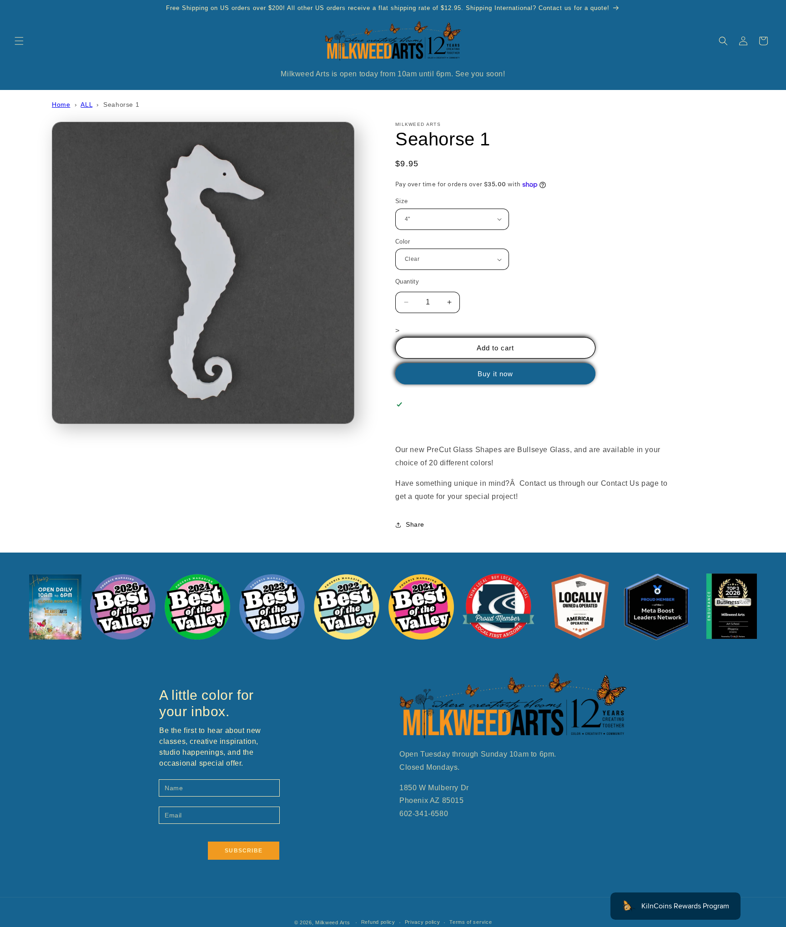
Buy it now (495, 374)
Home (61, 104)
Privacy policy (422, 922)
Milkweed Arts (332, 922)
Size (401, 201)
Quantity (407, 281)
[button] (19, 41)
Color (402, 241)
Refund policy (378, 922)
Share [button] (415, 524)
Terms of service (470, 922)
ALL (86, 104)
